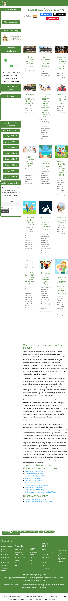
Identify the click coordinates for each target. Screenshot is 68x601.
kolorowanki (33, 585)
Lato (42, 173)
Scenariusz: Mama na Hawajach (45, 163)
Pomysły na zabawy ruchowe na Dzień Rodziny (45, 61)
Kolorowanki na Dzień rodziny (34, 474)
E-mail (11, 201)
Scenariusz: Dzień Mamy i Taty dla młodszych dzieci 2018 (61, 168)
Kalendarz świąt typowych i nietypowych (24, 531)
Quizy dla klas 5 (11, 159)
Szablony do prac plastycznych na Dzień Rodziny (41, 492)
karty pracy (15, 585)
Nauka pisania (19, 555)
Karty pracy (19, 549)
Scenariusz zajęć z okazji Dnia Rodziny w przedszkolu (30, 100)
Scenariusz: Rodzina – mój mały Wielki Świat (61, 98)
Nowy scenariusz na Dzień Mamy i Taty (30, 161)
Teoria (30, 560)
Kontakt (60, 553)
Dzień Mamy (44, 169)
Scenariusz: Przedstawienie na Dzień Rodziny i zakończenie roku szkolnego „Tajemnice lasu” (45, 105)
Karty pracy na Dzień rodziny (34, 490)
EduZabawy (6, 531)
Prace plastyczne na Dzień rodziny (36, 485)
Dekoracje (18, 552)
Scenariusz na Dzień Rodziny (61, 220)
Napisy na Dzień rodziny (33, 478)
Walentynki (28, 307)
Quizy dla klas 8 (11, 177)
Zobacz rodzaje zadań (11, 87)
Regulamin (61, 561)
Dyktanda (45, 554)
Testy (30, 563)
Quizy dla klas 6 (11, 165)
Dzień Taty (59, 184)
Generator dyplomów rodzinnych (35, 499)
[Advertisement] (14, 109)
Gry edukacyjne (47, 557)
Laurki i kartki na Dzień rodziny (35, 476)
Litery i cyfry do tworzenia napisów (15, 578)
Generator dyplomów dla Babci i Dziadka (38, 501)
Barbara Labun (29, 169)
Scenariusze (60, 73)
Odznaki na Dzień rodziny (33, 480)
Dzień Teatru (44, 293)
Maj (41, 531)
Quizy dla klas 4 (11, 153)
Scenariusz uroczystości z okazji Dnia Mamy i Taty (45, 223)
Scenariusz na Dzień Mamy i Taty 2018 (29, 221)
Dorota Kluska (60, 178)
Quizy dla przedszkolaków (11, 130)
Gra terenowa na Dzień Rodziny (30, 60)
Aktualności (62, 550)
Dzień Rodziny (29, 66)
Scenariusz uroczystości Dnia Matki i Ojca (45, 278)
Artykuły (31, 557)
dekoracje (41, 585)
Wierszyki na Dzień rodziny (34, 487)
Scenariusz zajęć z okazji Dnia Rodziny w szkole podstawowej (61, 64)
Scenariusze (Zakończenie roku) (44, 132)
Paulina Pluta (44, 119)
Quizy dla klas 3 (11, 147)
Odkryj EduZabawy (10, 22)
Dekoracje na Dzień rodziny (34, 471)
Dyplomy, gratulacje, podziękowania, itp (43, 578)
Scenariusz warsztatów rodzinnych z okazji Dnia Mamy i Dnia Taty (61, 285)
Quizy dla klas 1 (11, 136)
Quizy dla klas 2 (11, 142)
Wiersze (31, 555)
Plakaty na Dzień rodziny (33, 483)
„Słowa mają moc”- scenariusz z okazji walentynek (30, 278)
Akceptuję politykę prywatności (11, 208)
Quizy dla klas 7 (11, 171)
